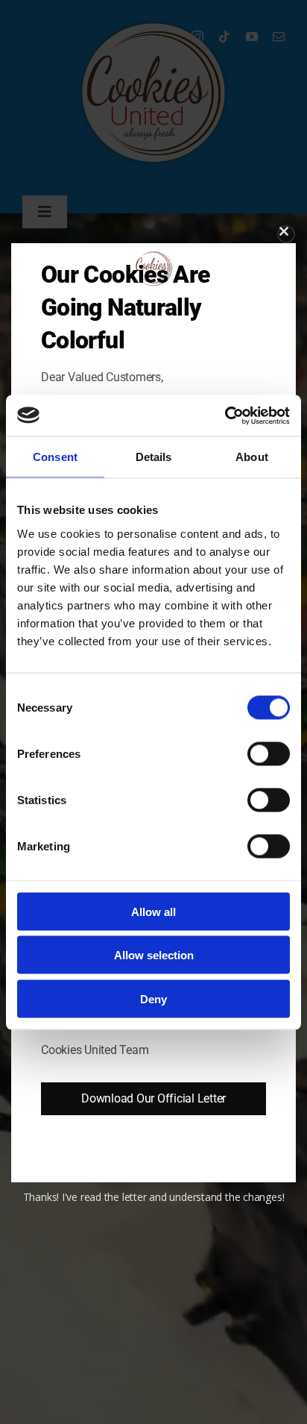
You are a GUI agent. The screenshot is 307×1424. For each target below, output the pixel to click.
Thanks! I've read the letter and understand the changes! (154, 1197)
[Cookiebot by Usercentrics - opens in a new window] (224, 415)
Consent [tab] (55, 457)
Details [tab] (154, 457)
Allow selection (154, 955)
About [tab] (251, 457)
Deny (153, 998)
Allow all (153, 911)
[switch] (268, 753)
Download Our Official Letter (153, 1098)
